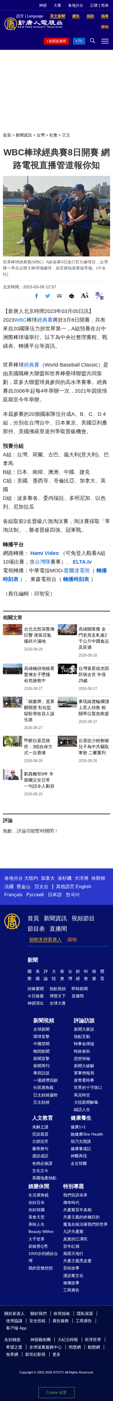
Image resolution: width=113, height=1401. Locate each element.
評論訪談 (84, 1020)
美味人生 (36, 1224)
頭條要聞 (36, 988)
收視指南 (62, 1313)
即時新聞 (80, 988)
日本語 (55, 894)
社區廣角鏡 (43, 1087)
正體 (94, 5)
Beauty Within (41, 1231)
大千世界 (36, 1239)
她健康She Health (87, 1134)
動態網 (94, 1347)
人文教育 (42, 1118)
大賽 (57, 5)
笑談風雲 (40, 1134)
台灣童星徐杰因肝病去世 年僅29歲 (94, 674)
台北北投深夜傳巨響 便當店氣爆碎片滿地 (39, 635)
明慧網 (75, 1347)
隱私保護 (85, 1313)
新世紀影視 (35, 1354)
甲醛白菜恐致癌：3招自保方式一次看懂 (38, 746)
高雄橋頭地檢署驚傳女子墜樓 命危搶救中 (39, 674)
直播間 (58, 929)
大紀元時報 (68, 1339)
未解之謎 (40, 1127)
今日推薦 (36, 996)
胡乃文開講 (81, 1141)
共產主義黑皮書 (77, 1260)
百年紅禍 (71, 1246)
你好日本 (36, 1202)
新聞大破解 (84, 1065)
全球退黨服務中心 (45, 1347)
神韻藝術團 (40, 1339)
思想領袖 (82, 1058)
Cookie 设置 (56, 1392)
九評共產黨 (73, 1231)
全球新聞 (41, 1029)
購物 (72, 939)
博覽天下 (58, 996)
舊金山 (23, 886)
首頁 (7, 135)
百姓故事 (71, 1268)
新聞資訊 (24, 135)
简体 (105, 5)
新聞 (33, 960)
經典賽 (45, 320)
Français (13, 894)
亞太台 (41, 886)
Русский (35, 894)
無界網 (12, 1354)
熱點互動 (82, 1036)
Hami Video (45, 553)
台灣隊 (42, 562)
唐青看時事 (84, 1080)
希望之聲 (14, 1347)
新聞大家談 (84, 1029)
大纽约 (31, 878)
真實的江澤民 (75, 1239)
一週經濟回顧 (45, 1080)
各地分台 (75, 5)
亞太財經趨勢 (45, 1095)
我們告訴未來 (75, 1195)
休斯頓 (98, 878)
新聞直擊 (41, 1058)
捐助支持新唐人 (45, 939)
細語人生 (82, 1109)
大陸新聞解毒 (86, 1102)
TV (80, 41)
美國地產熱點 (44, 1178)
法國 (9, 886)
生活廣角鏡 (38, 1195)
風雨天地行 (73, 1253)
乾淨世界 (93, 1339)
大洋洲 (81, 878)
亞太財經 (41, 1102)
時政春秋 (82, 1051)
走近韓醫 (79, 1163)
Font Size (85, 295)
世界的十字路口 (88, 1087)
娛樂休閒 (38, 1186)
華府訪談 (41, 1073)
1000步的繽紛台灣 (43, 1257)
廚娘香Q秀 (38, 1246)
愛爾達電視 (77, 570)
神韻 (43, 5)
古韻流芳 (40, 1141)
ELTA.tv (82, 562)
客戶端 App (16, 1328)
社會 (53, 135)
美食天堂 (36, 1217)
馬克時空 (82, 1095)
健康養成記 (81, 1148)
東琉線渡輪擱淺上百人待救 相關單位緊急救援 (94, 707)
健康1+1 (78, 1127)
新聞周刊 (41, 1065)
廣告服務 (60, 1320)
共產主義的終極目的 (81, 1217)
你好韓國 (36, 1209)
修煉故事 (71, 1282)
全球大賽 (58, 1003)
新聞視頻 (43, 1020)
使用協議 (14, 1320)
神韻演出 (36, 1003)
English (83, 886)
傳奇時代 (71, 1202)
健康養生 (81, 1118)
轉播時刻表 (77, 579)
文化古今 (40, 1170)
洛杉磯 (65, 878)
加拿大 (48, 878)
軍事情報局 (84, 1073)
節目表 (36, 929)
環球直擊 (41, 1036)
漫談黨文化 (73, 1275)
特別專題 (73, 1186)
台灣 (41, 135)
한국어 (73, 894)
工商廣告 (71, 1290)
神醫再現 (79, 1156)
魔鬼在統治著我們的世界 (85, 1224)
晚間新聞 (41, 1051)
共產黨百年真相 (77, 1209)
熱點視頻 (58, 988)
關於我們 (38, 1313)
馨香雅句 (40, 1148)
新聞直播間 (57, 41)
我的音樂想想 (40, 1268)
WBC (20, 320)
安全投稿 (37, 1320)
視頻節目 (83, 918)
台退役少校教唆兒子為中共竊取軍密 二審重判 (94, 746)
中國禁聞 (41, 1043)
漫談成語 (40, 1156)
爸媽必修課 (42, 1163)
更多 (56, 1354)
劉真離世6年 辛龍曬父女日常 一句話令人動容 (39, 779)
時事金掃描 (84, 1043)
